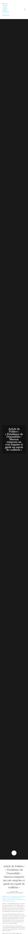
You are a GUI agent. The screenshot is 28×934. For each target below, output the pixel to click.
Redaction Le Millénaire (15, 892)
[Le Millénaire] (5, 9)
